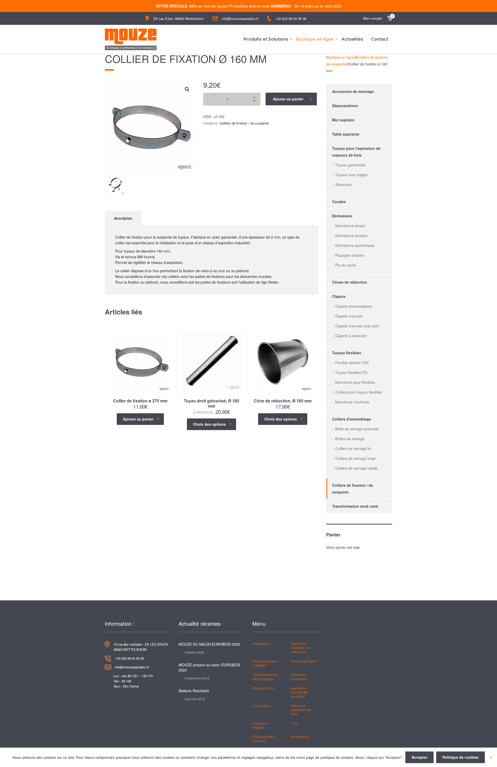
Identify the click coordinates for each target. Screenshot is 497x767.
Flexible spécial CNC (352, 362)
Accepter (419, 757)
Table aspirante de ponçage (265, 677)
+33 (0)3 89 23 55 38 (290, 18)
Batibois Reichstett (194, 690)
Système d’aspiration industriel (300, 647)
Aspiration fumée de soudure (299, 692)
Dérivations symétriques (355, 245)
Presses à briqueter (299, 677)
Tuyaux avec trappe (351, 174)
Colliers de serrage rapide (356, 468)
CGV (294, 723)
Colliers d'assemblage (351, 419)
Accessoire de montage (353, 91)
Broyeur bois (263, 688)
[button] (187, 89)
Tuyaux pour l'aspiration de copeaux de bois (356, 152)
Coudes (339, 201)
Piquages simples (349, 255)
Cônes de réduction (349, 282)
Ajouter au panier (288, 98)
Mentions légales (260, 725)
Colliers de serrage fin (353, 448)
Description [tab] (123, 218)
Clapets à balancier (351, 335)
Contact (379, 39)
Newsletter (300, 737)
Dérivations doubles (351, 235)
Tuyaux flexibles (346, 352)
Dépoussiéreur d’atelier (264, 663)
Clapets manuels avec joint (357, 325)
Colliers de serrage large (355, 458)
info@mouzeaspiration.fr (240, 18)
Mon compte (372, 18)
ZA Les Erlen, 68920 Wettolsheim (178, 18)
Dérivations (342, 215)
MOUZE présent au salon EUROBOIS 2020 (209, 667)
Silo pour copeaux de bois (301, 710)
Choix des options (209, 424)
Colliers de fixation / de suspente (244, 123)
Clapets (339, 296)
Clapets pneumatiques (353, 306)
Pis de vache (345, 265)
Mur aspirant (343, 119)
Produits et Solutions (266, 39)
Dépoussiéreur (345, 105)
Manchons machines (352, 401)
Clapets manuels (349, 316)
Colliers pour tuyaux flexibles (358, 392)
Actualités (352, 39)
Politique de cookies (460, 757)
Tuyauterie (261, 706)
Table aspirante (345, 134)
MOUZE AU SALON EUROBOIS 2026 (209, 644)
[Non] (490, 757)
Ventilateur (261, 643)
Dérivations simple (350, 225)
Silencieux (343, 184)
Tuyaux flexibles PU (351, 372)
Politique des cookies (263, 739)
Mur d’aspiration (304, 661)
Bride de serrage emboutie (357, 428)
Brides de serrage (349, 438)
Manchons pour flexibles (355, 382)
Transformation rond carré (355, 506)
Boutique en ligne (315, 39)
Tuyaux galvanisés (350, 164)
